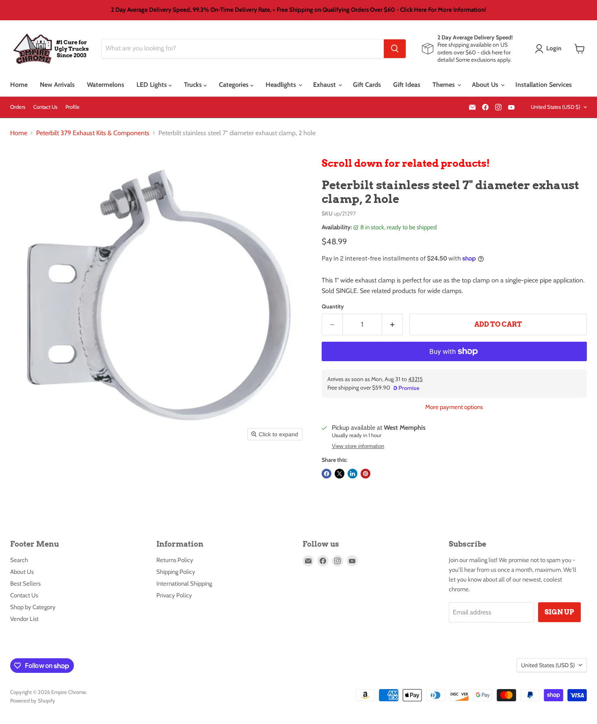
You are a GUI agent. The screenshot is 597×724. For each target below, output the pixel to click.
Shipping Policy (175, 571)
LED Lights (152, 84)
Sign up (559, 612)
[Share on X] (339, 473)
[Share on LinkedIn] (352, 473)
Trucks (193, 84)
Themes (444, 84)
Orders (17, 107)
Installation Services (543, 84)
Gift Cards (367, 84)
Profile (72, 107)
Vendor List (24, 619)
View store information (358, 446)
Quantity (333, 306)
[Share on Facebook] (326, 473)
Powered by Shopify (32, 700)
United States (555, 106)
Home (19, 84)
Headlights (282, 84)
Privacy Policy (174, 595)
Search (19, 560)
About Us (486, 84)
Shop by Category (33, 607)
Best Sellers (25, 583)
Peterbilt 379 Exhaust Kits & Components (92, 133)
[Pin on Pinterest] (365, 473)
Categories (234, 84)
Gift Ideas (406, 84)
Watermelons (105, 84)
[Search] (395, 48)
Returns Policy (174, 560)
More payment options (454, 407)
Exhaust (325, 84)
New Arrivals (57, 84)
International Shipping (184, 583)
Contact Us (45, 107)
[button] (550, 49)
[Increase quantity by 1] (392, 325)
